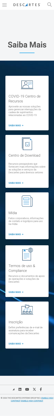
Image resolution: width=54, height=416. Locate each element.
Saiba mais (15, 125)
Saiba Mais (16, 183)
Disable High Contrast (32, 401)
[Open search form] (49, 5)
